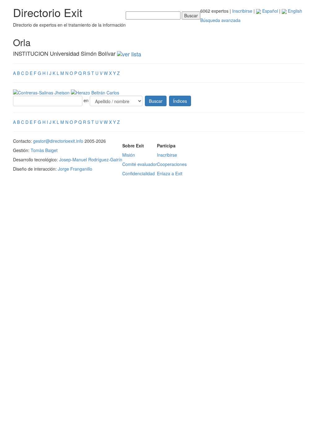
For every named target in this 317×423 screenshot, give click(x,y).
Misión (128, 155)
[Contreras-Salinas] (42, 92)
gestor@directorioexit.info (58, 141)
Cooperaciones (172, 164)
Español (269, 11)
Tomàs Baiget (44, 150)
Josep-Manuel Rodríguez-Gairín (90, 159)
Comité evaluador (139, 164)
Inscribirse (242, 11)
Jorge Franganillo (75, 169)
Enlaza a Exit (169, 173)
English (294, 11)
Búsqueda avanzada (220, 20)
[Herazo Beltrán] (95, 92)
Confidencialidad (138, 173)
